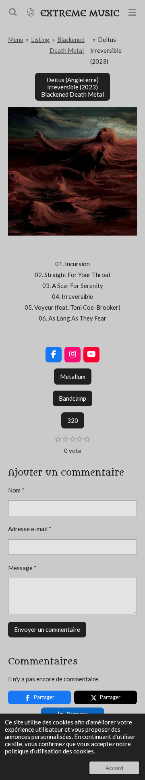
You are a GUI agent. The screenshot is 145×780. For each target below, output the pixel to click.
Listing (40, 39)
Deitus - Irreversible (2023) (106, 50)
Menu (15, 39)
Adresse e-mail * (30, 528)
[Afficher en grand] (72, 171)
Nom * (16, 490)
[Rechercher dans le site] (13, 12)
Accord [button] (114, 768)
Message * (22, 567)
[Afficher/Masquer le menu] (132, 12)
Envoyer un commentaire (47, 629)
